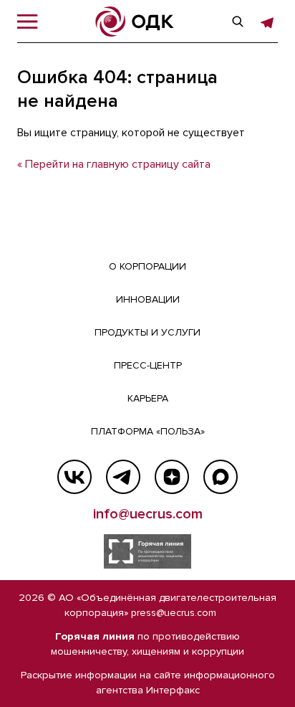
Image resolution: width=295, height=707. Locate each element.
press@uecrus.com (173, 613)
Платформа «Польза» (148, 431)
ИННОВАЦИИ (148, 299)
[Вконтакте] (74, 477)
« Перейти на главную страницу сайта (114, 164)
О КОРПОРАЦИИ (147, 266)
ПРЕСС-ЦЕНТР (148, 365)
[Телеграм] (123, 477)
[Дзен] (172, 477)
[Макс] (220, 477)
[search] (237, 21)
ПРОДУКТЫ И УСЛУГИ (147, 332)
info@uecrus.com (148, 514)
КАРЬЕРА (147, 398)
